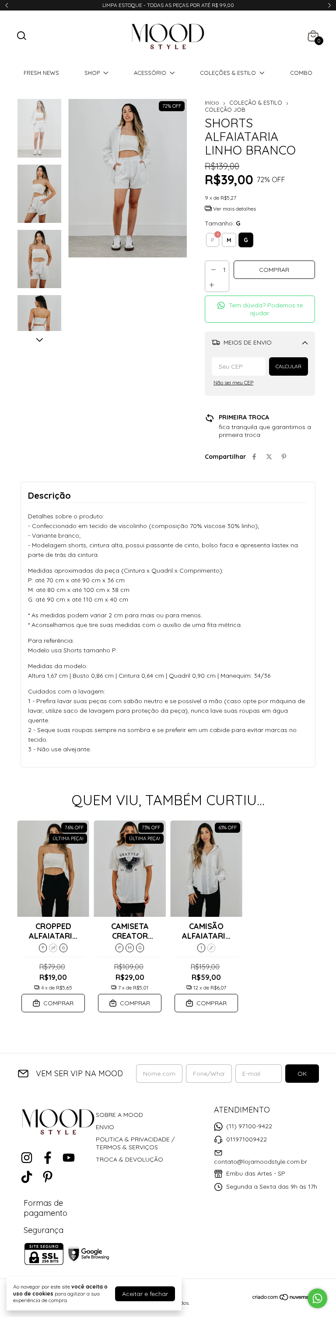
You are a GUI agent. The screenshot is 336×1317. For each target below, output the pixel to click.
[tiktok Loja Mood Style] (26, 1177)
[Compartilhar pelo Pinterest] (283, 456)
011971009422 (246, 1139)
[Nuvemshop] (285, 1299)
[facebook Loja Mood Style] (47, 1158)
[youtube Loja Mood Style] (68, 1158)
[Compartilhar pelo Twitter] (269, 456)
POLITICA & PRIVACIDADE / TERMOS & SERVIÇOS (135, 1143)
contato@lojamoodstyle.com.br (260, 1162)
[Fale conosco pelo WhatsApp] (317, 1298)
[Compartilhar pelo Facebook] (254, 456)
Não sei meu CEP (233, 382)
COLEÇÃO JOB (225, 109)
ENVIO (105, 1127)
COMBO (301, 72)
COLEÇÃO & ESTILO (255, 102)
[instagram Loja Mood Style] (26, 1158)
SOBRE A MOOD (119, 1115)
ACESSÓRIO (150, 72)
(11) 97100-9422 (249, 1126)
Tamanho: (222, 223)
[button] (260, 309)
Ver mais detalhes (234, 208)
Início (212, 102)
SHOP (92, 72)
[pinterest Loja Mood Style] (47, 1177)
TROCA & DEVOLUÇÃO (129, 1159)
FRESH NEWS (41, 72)
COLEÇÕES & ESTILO (228, 72)
